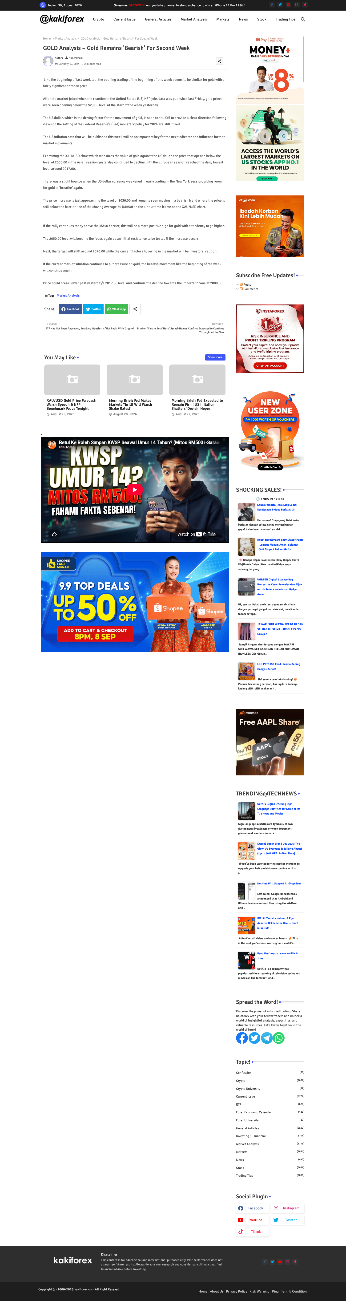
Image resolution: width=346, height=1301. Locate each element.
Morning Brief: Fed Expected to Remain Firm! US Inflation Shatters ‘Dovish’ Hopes (197, 405)
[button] (303, 19)
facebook (255, 1208)
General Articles (158, 19)
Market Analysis (194, 19)
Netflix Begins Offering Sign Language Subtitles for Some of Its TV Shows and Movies (278, 808)
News (243, 19)
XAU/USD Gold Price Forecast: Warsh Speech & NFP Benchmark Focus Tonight (72, 405)
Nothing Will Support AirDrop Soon (279, 883)
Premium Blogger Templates (58, 1294)
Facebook (73, 309)
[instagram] (297, 5)
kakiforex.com (84, 1289)
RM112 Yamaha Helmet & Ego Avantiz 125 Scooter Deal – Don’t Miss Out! (277, 923)
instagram (291, 1208)
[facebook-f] (272, 5)
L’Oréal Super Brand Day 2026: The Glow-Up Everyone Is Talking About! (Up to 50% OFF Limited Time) (279, 848)
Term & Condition (294, 1291)
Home (47, 39)
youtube (255, 1220)
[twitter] (280, 5)
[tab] (98, 19)
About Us (217, 1291)
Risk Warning (259, 1291)
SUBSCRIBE (137, 5)
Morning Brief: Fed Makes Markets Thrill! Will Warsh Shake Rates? (130, 405)
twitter (291, 1220)
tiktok (256, 1231)
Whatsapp (119, 309)
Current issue (124, 19)
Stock (261, 19)
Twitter (96, 309)
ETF (270, 1104)
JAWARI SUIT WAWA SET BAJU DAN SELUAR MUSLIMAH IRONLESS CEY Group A (280, 629)
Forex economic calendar (270, 1112)
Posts (247, 285)
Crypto (98, 19)
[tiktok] (305, 5)
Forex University (270, 1120)
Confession (270, 1073)
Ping (275, 1291)
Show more (215, 357)
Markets (222, 19)
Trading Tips (285, 19)
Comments (250, 289)
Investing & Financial (270, 1136)
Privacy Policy (236, 1291)
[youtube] (288, 5)
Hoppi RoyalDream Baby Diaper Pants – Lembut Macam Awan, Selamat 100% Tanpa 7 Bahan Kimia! (280, 544)
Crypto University (270, 1089)
